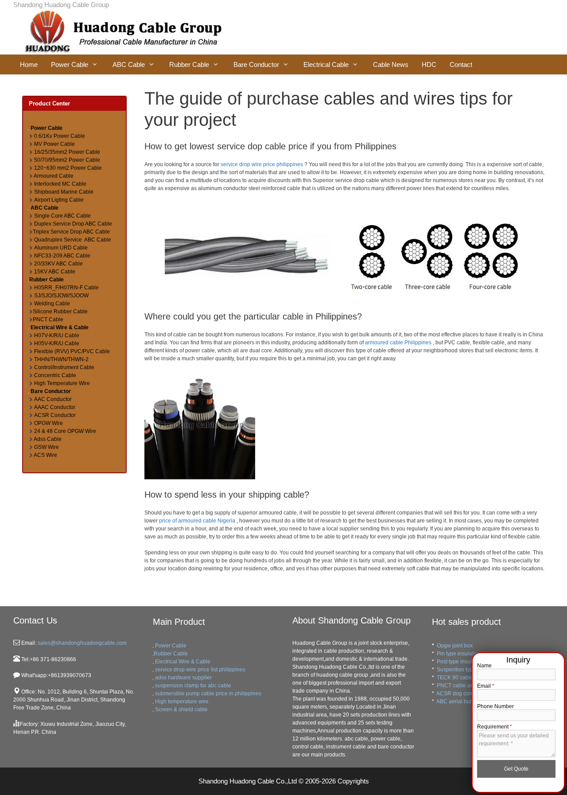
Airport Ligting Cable (59, 200)
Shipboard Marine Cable (63, 192)
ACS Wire (45, 455)
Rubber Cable (189, 64)
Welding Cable (52, 303)
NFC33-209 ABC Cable (62, 256)
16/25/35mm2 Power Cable (67, 152)
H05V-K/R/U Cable (56, 343)
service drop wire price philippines (262, 164)
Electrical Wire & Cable (60, 327)
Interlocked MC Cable (60, 184)
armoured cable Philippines (398, 342)
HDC (429, 64)
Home (29, 64)
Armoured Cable (54, 176)
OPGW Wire (48, 423)
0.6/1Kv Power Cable (59, 136)
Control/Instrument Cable (64, 367)
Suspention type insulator (467, 669)
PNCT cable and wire (462, 685)
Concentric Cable (55, 375)
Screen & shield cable (181, 709)
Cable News (390, 64)
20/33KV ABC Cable (58, 264)
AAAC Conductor (54, 407)
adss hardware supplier (183, 677)
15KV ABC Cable (54, 272)
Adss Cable (48, 439)
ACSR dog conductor (461, 693)
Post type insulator (459, 662)
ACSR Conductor (55, 415)
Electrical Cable (326, 64)
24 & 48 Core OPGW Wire (65, 431)
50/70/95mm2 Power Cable (67, 160)
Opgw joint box (455, 646)
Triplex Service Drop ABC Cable (71, 232)
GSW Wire (46, 447)
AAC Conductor (53, 399)
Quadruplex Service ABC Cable (72, 240)
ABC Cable (129, 64)
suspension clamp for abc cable (193, 685)
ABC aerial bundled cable (467, 701)
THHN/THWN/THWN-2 (61, 359)
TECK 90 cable (455, 677)
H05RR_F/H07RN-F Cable (66, 287)
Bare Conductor (256, 64)
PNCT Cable (48, 319)
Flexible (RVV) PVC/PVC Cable (72, 351)
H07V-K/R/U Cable (56, 335)
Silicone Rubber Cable (60, 311)
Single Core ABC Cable (62, 216)
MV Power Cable (54, 144)
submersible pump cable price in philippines (208, 693)
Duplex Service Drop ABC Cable (73, 224)
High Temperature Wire (62, 383)
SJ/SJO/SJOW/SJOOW (61, 295)
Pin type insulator (457, 654)
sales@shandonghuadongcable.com (81, 643)
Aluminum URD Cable (61, 248)
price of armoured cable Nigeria (197, 521)
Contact (461, 64)
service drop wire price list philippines (200, 669)
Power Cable (69, 64)
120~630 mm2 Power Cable (68, 168)
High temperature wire (182, 701)
